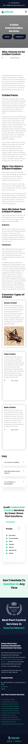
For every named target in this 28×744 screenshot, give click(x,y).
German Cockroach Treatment (10, 708)
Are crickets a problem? (12, 462)
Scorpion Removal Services (10, 717)
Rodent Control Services (9, 715)
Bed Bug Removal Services (9, 701)
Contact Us (4, 686)
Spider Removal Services (9, 722)
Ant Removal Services (8, 699)
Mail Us (3, 689)
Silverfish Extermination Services (11, 719)
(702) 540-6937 (7, 659)
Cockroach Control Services (10, 704)
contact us (4, 661)
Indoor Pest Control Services (10, 710)
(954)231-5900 (16, 659)
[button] (14, 462)
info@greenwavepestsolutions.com (15, 5)
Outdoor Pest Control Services (11, 713)
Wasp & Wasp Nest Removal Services (12, 724)
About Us (9, 741)
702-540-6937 (15, 3)
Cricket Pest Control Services (10, 706)
